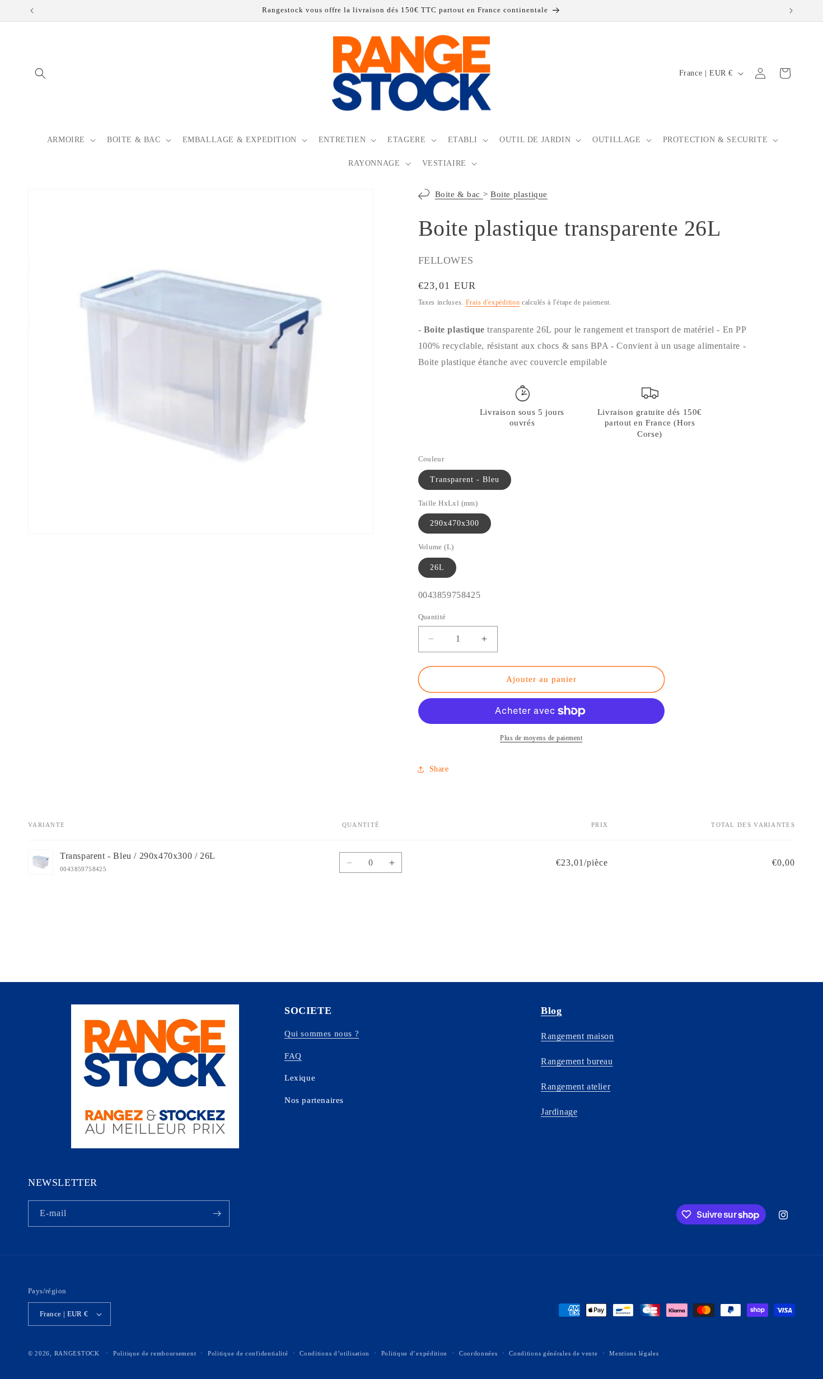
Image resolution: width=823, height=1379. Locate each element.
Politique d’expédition (414, 1353)
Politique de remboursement (154, 1353)
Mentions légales (633, 1353)
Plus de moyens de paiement (541, 738)
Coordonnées (478, 1353)
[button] (40, 73)
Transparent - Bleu (464, 479)
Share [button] (439, 769)
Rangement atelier (575, 1086)
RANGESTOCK (77, 1353)
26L (437, 567)
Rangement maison (577, 1036)
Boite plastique (519, 194)
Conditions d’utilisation (335, 1353)
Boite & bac (459, 194)
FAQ (293, 1055)
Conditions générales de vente (553, 1353)
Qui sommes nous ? (321, 1033)
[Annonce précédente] (32, 10)
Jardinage (559, 1111)
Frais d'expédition (493, 302)
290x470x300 (454, 523)
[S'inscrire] (216, 1213)
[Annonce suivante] (791, 10)
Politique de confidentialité (248, 1353)
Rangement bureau (577, 1061)
